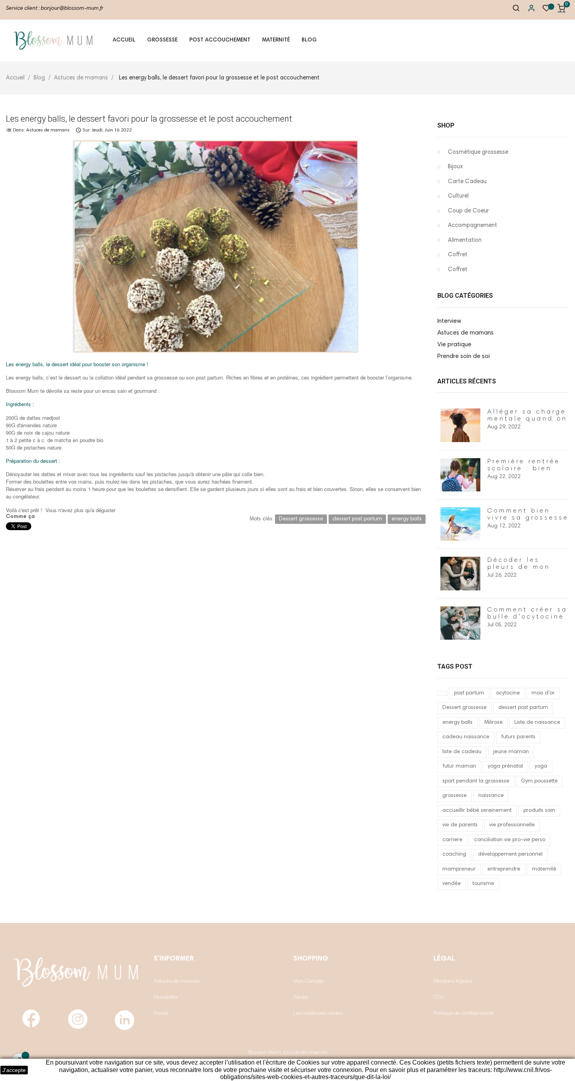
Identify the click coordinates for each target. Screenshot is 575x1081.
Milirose (493, 722)
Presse (161, 1013)
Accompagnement (472, 225)
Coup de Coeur (468, 211)
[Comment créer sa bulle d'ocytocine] (460, 623)
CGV (438, 997)
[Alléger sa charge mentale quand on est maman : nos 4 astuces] (460, 425)
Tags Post (455, 666)
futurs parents (518, 737)
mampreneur (459, 869)
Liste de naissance (537, 722)
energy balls (457, 722)
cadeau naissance (465, 737)
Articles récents (466, 381)
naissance (491, 796)
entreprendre (503, 869)
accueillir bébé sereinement (477, 810)
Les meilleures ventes (318, 1013)
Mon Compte (308, 981)
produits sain (539, 810)
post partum (469, 693)
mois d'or (543, 693)
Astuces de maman (177, 981)
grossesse (454, 796)
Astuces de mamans (48, 130)
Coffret (457, 255)
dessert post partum (523, 707)
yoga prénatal (505, 766)
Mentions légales (452, 981)
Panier (300, 997)
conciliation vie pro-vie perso (509, 840)
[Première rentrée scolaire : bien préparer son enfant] (460, 475)
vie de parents (460, 825)
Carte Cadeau (467, 182)
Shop (446, 125)
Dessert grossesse (464, 707)
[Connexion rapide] (527, 10)
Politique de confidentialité (463, 1013)
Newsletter (166, 997)
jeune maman (511, 752)
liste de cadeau (462, 752)
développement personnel (510, 854)
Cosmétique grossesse (478, 152)
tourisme (483, 884)
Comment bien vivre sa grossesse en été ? (528, 518)
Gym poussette (539, 781)
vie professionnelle (512, 825)
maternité (544, 869)
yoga (541, 766)
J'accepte (14, 1070)
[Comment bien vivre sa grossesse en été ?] (460, 524)
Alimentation (465, 240)
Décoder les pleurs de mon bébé (518, 567)
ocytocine (508, 693)
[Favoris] (546, 10)
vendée (451, 884)
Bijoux (455, 167)
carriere (452, 840)
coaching (454, 854)
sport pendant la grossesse (475, 781)
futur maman (459, 766)
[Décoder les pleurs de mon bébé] (460, 573)
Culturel (458, 196)
